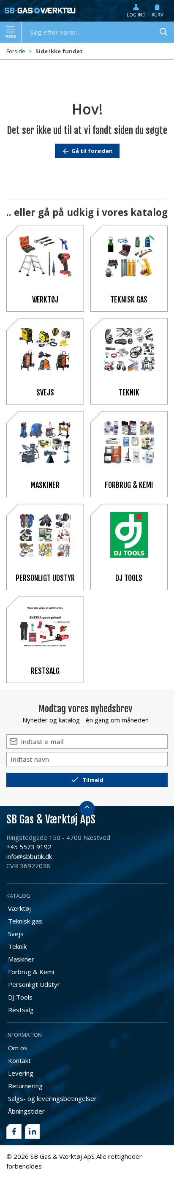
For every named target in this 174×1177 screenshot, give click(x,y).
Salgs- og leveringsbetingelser (52, 1098)
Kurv (157, 15)
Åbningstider (26, 1111)
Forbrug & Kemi (129, 485)
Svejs (45, 392)
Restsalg (45, 671)
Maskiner (45, 485)
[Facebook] (14, 1131)
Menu (10, 36)
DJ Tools (128, 578)
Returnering (25, 1086)
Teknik (129, 392)
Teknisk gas (128, 299)
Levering (20, 1073)
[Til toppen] (87, 808)
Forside (15, 51)
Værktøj (45, 299)
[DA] (40, 10)
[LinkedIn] (32, 1131)
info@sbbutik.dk (29, 856)
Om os (17, 1047)
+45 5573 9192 (29, 846)
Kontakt (19, 1060)
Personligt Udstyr (45, 578)
